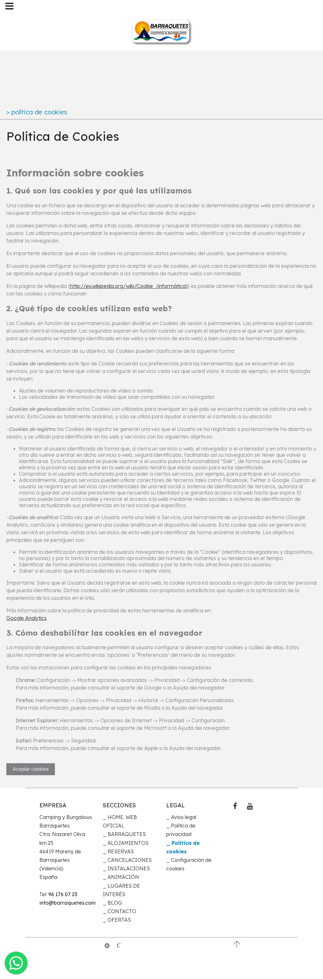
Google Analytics (26, 618)
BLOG (115, 903)
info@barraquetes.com (66, 903)
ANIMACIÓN (123, 877)
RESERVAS (121, 851)
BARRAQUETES (127, 834)
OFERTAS (119, 920)
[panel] (107, 946)
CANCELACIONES (130, 860)
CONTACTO (122, 911)
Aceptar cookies (31, 769)
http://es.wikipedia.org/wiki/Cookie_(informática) (129, 286)
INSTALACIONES (129, 868)
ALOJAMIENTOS (128, 843)
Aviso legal (183, 817)
